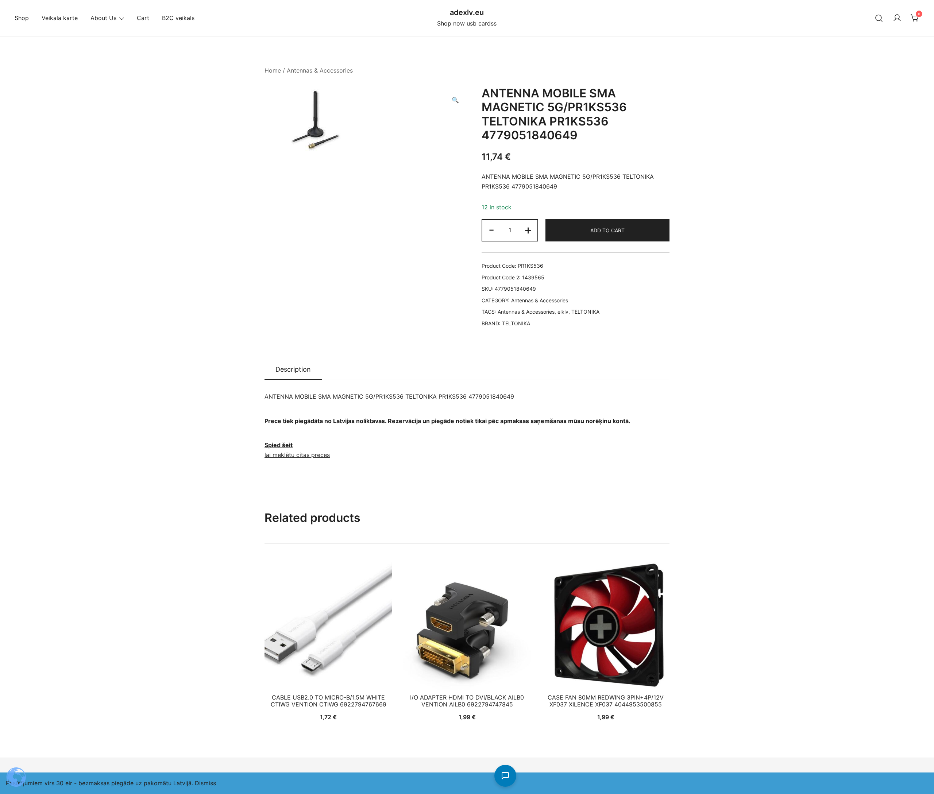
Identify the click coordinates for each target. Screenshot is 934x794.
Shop (22, 18)
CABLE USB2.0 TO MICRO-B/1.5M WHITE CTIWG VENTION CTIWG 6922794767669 (328, 701)
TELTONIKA (585, 312)
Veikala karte (60, 18)
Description (293, 369)
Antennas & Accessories (320, 70)
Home (273, 70)
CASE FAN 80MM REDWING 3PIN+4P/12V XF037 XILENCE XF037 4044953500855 (606, 701)
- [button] (491, 229)
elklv (562, 312)
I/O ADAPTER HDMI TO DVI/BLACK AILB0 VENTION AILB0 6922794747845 (467, 701)
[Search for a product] (879, 18)
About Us (103, 18)
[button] (455, 100)
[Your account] (897, 18)
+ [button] (528, 229)
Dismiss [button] (205, 783)
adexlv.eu (467, 12)
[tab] (293, 369)
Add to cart (607, 230)
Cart (143, 18)
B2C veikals (178, 18)
